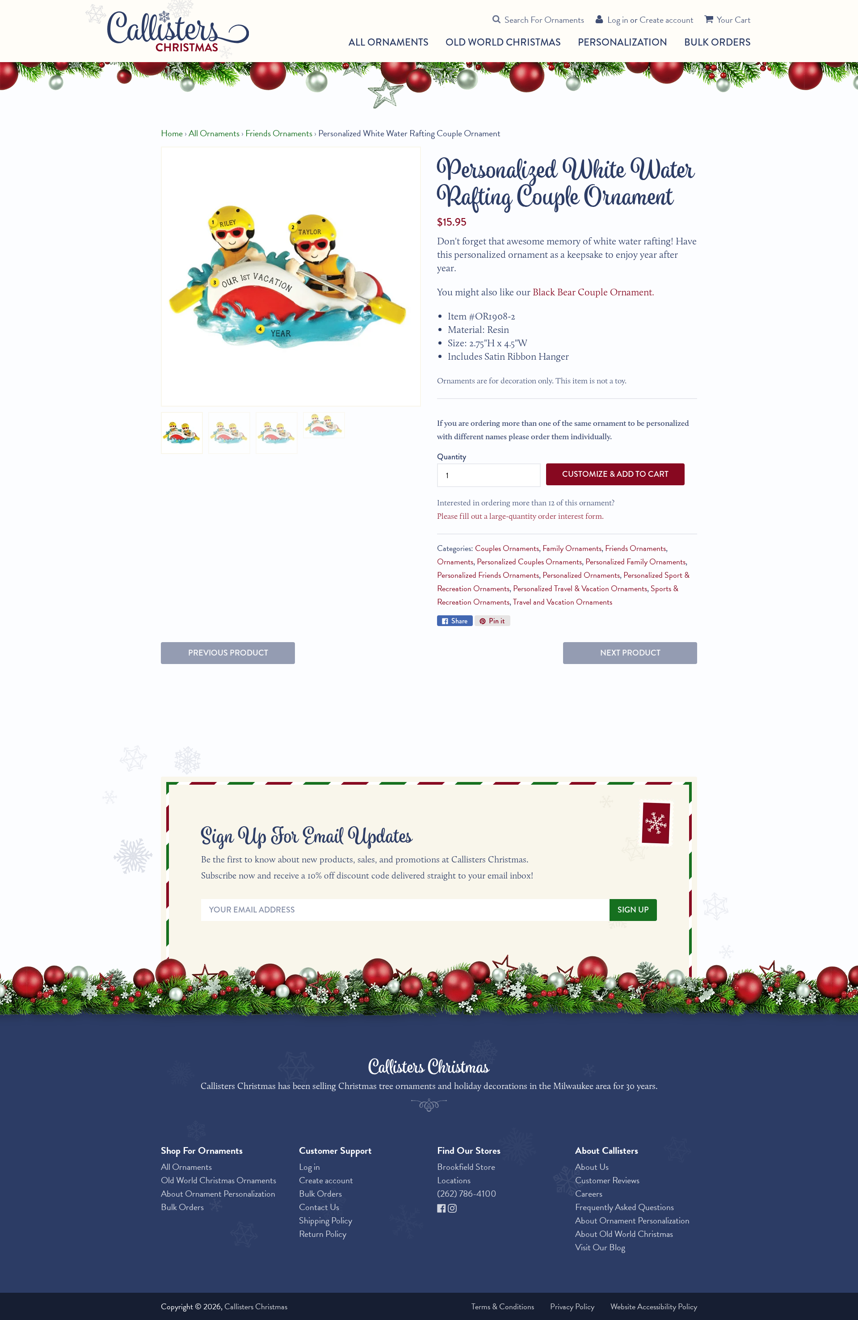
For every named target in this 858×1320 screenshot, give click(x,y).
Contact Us (319, 1207)
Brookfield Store (466, 1166)
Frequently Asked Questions (624, 1207)
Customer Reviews (607, 1180)
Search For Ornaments (544, 19)
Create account (666, 19)
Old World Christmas (503, 42)
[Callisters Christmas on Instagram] (452, 1207)
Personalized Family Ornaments (635, 561)
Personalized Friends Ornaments (488, 575)
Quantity (451, 456)
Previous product (228, 653)
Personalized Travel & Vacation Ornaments (580, 588)
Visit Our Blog (600, 1247)
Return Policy (322, 1233)
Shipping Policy (325, 1220)
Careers (588, 1193)
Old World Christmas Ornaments (218, 1180)
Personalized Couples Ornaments (529, 561)
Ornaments (455, 561)
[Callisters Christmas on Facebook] (442, 1207)
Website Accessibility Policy (653, 1306)
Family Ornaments (572, 548)
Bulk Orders (717, 42)
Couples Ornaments (507, 548)
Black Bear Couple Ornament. (594, 292)
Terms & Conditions (502, 1306)
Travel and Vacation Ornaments (562, 602)
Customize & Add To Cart (615, 474)
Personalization (622, 42)
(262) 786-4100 (466, 1193)
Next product (630, 653)
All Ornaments (389, 42)
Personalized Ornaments (581, 575)
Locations (454, 1180)
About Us (592, 1166)
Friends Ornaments (278, 133)
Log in (617, 19)
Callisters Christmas (255, 1306)
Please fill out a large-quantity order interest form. (520, 516)
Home (172, 133)
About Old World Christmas (624, 1233)
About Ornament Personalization (218, 1193)
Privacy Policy (572, 1306)
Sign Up (633, 910)
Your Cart (734, 19)
